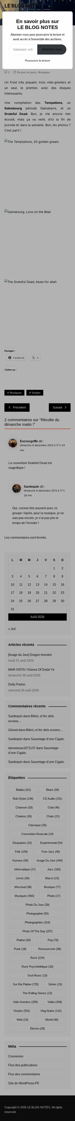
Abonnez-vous (52, 49)
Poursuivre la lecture (37, 60)
